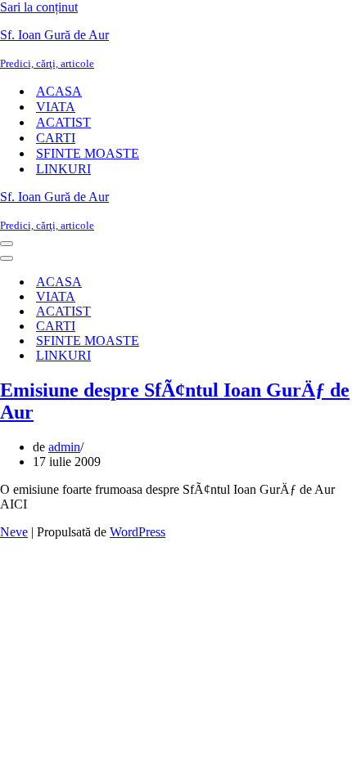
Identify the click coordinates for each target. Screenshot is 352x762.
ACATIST (63, 122)
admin (64, 447)
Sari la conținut (39, 7)
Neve (14, 532)
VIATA (55, 107)
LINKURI (63, 169)
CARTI (55, 138)
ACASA (59, 91)
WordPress (137, 532)
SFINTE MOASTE (87, 153)
